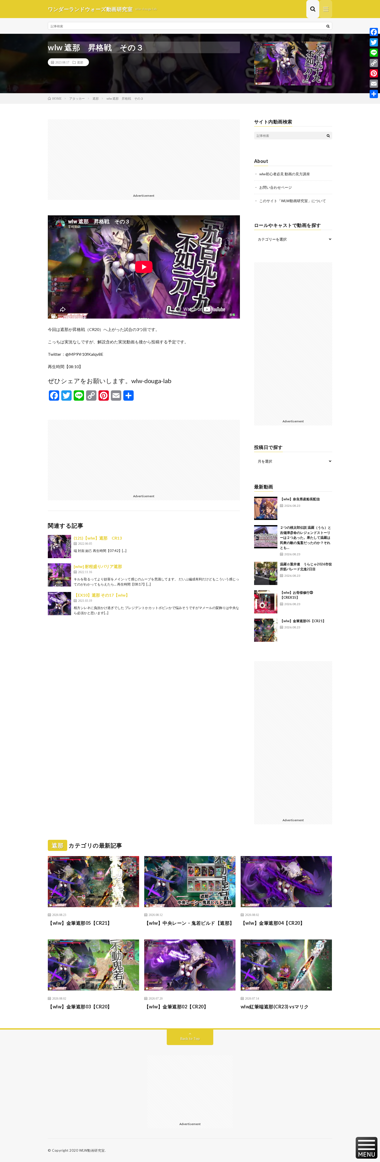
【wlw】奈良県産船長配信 (300, 499)
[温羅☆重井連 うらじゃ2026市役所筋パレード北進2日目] (265, 573)
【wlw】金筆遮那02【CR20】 (176, 1006)
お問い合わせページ (275, 187)
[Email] (374, 83)
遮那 (80, 62)
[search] (328, 26)
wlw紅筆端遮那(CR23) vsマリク (275, 1006)
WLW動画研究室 (92, 1150)
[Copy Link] (374, 63)
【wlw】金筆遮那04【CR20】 (273, 923)
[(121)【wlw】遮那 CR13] (59, 546)
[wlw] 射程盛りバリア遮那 (98, 566)
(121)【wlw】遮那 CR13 (98, 537)
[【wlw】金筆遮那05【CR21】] (265, 630)
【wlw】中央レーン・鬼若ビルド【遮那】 (189, 923)
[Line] (374, 53)
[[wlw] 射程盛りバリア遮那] (59, 575)
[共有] (374, 94)
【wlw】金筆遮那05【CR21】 (303, 621)
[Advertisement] (143, 155)
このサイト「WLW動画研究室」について (292, 201)
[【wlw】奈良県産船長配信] (265, 508)
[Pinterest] (374, 73)
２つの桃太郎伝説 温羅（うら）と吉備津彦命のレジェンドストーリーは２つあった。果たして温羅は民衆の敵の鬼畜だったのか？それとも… (305, 537)
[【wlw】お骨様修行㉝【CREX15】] (265, 601)
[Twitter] (374, 42)
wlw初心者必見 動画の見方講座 (284, 174)
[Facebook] (374, 32)
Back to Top (190, 1038)
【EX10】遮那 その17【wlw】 (102, 594)
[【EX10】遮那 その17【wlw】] (59, 603)
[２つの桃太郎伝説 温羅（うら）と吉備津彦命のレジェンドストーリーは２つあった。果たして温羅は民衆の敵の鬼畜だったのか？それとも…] (265, 536)
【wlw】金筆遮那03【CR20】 (80, 1006)
